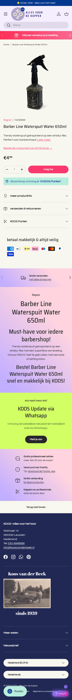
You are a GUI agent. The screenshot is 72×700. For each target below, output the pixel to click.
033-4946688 (16, 543)
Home (6, 44)
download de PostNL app (41, 471)
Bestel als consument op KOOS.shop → (27, 148)
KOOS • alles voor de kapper (24, 686)
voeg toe (48, 169)
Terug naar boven (36, 507)
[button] (66, 14)
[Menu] (5, 14)
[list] (36, 82)
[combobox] (36, 25)
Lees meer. (44, 139)
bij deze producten (34, 482)
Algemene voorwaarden (44, 691)
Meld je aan (36, 439)
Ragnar (7, 120)
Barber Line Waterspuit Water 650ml (29, 44)
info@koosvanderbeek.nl (18, 547)
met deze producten (40, 279)
